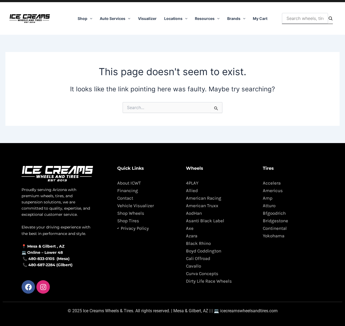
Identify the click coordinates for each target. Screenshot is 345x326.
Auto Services (112, 18)
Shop (82, 18)
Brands (233, 18)
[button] (89, 18)
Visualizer (147, 18)
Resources (205, 18)
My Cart (260, 18)
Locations (173, 18)
